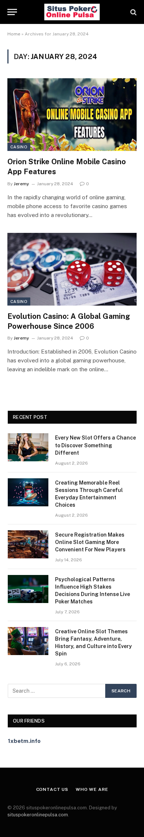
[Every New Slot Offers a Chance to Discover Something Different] (28, 447)
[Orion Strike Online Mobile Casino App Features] (72, 114)
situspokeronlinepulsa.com (37, 814)
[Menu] (12, 12)
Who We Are (92, 789)
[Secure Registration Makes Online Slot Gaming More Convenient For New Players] (28, 544)
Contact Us (52, 789)
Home (13, 34)
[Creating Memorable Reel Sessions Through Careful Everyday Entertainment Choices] (28, 492)
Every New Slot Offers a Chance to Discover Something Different (95, 445)
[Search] (133, 12)
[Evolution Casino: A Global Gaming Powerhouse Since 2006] (72, 269)
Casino (18, 147)
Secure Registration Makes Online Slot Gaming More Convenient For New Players (90, 542)
